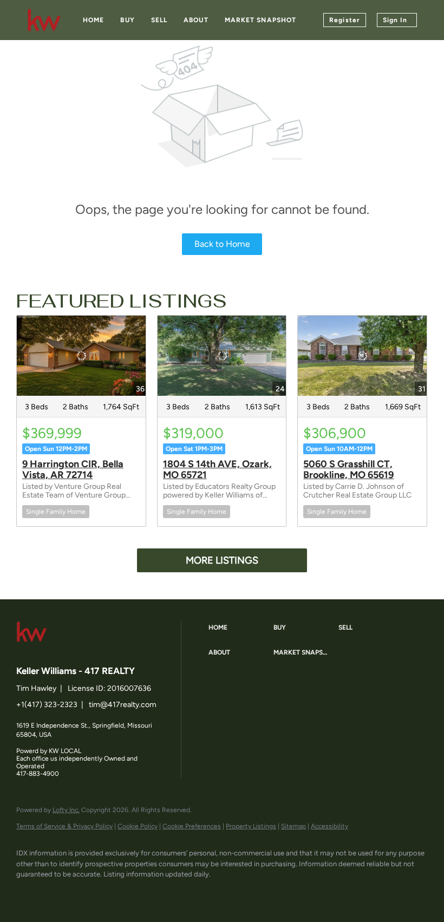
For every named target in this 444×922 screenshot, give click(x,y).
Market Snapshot (261, 20)
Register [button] (344, 20)
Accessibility (329, 826)
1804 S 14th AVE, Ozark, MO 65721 (217, 469)
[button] (238, 628)
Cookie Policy (137, 826)
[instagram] (123, 893)
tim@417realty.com (122, 704)
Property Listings (251, 826)
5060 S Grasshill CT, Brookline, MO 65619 (348, 469)
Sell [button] (159, 20)
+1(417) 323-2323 (46, 704)
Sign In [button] (395, 20)
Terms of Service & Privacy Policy (64, 826)
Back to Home (222, 244)
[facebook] (29, 893)
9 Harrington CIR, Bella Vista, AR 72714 (72, 469)
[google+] (155, 893)
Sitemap (293, 826)
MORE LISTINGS (222, 560)
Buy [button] (127, 20)
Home (93, 20)
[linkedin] (61, 893)
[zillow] (92, 893)
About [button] (196, 20)
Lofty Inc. (66, 810)
